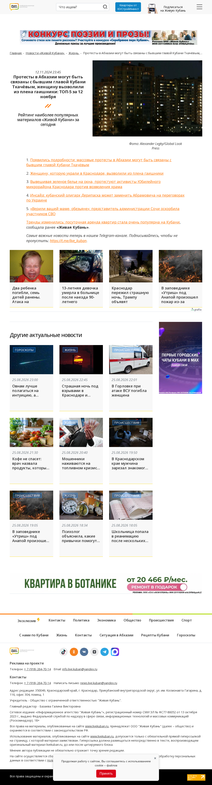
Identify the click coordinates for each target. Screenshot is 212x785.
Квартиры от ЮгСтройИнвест (128, 7)
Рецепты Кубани (155, 635)
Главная (16, 53)
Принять (106, 773)
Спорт (187, 620)
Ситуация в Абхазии (116, 635)
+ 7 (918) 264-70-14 (37, 669)
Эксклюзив (27, 621)
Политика (81, 620)
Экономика (106, 620)
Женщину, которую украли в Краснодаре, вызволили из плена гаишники (97, 173)
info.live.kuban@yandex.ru (79, 669)
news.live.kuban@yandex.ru (98, 683)
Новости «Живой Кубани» (45, 53)
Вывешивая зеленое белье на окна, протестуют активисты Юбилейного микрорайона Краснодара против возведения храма (93, 184)
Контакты (57, 620)
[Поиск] (105, 6)
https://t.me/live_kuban (68, 240)
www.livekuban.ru (96, 726)
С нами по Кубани (33, 635)
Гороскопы (24, 350)
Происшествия (126, 350)
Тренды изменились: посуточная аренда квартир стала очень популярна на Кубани (103, 222)
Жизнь (74, 53)
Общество (132, 620)
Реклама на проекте (27, 663)
